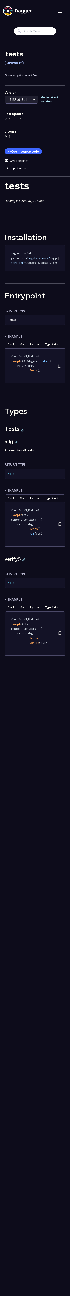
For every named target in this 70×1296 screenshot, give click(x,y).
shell (11, 344)
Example (15, 336)
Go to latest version (49, 99)
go (22, 344)
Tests (12, 319)
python (34, 344)
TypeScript (51, 344)
